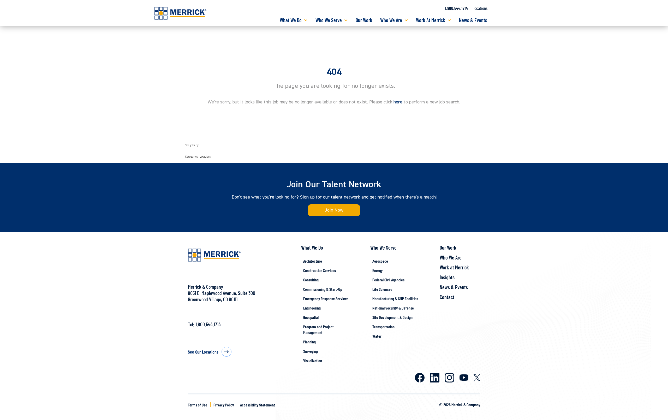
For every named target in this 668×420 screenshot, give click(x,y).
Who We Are (391, 20)
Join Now (334, 210)
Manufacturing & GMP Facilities (395, 298)
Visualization (312, 360)
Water (376, 335)
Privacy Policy (223, 404)
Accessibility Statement (257, 404)
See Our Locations (203, 352)
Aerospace (380, 260)
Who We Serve (328, 20)
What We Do (291, 20)
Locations (480, 8)
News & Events (473, 20)
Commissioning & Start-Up (322, 289)
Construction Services (319, 270)
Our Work (364, 20)
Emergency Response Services (325, 298)
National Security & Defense (393, 307)
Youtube (464, 377)
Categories (191, 157)
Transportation (383, 326)
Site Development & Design (392, 317)
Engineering (312, 307)
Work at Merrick (454, 267)
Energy (377, 270)
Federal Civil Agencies (388, 279)
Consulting (311, 279)
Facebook (420, 377)
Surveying (310, 351)
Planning (309, 341)
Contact (447, 297)
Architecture (312, 260)
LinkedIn (434, 377)
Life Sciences (382, 289)
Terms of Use (197, 404)
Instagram (449, 377)
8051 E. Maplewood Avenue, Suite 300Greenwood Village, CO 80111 (221, 296)
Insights (447, 277)
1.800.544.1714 (456, 8)
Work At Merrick (430, 20)
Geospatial (311, 317)
